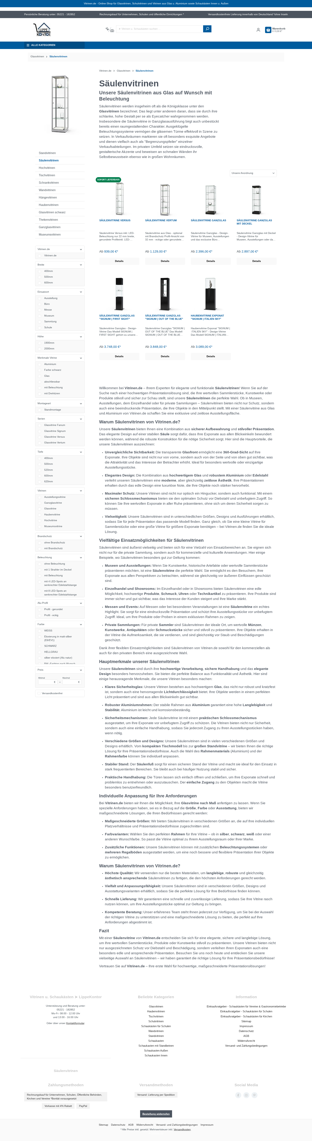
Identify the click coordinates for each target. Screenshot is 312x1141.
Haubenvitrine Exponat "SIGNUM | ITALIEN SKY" (207, 317)
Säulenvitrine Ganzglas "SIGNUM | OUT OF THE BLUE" (164, 317)
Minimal (46, 680)
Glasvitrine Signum (55, 431)
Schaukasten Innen (156, 1055)
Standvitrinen (47, 153)
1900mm (49, 342)
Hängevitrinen (48, 197)
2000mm (49, 348)
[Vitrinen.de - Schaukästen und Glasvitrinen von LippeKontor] (42, 30)
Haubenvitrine (52, 514)
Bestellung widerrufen (156, 1113)
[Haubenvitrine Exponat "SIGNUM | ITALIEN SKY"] (211, 294)
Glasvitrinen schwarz (52, 212)
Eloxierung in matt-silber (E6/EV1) (58, 638)
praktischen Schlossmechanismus (228, 718)
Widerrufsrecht (246, 1040)
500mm (48, 276)
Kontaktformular (75, 1023)
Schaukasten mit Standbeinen (156, 1045)
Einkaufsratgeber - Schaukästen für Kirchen (246, 1016)
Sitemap (246, 1021)
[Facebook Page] (238, 1095)
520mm (48, 470)
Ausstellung (50, 298)
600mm (48, 282)
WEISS (48, 630)
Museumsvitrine (53, 526)
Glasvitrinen (109, 111)
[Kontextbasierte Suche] (109, 29)
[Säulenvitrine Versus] (119, 199)
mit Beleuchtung (53, 387)
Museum (49, 315)
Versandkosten (182, 1129)
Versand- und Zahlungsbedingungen (246, 1045)
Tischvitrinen (47, 175)
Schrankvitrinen (49, 182)
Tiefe (40, 451)
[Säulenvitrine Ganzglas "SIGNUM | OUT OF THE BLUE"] (165, 294)
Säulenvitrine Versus (114, 220)
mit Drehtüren (52, 393)
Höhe (41, 336)
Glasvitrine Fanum (54, 425)
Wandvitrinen (47, 190)
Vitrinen (42, 490)
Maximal (71, 680)
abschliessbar (52, 381)
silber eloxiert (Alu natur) (58, 657)
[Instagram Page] (246, 1095)
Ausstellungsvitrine (55, 497)
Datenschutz (246, 1031)
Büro (47, 304)
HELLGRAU (51, 652)
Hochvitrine (50, 520)
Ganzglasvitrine (53, 502)
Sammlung (50, 321)
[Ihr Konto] (258, 30)
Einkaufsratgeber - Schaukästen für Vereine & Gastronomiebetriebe (246, 1006)
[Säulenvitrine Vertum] (165, 199)
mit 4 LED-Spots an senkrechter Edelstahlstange (60, 583)
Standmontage (52, 409)
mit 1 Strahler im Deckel (58, 569)
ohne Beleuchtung (54, 563)
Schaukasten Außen (156, 1050)
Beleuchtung (45, 557)
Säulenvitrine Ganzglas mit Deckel (254, 222)
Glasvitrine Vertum (54, 442)
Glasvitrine (50, 508)
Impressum (246, 1026)
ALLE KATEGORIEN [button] (43, 45)
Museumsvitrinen (50, 234)
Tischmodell (172, 746)
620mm (48, 481)
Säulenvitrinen (49, 160)
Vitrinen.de (44, 249)
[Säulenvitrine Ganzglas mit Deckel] (257, 199)
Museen (111, 565)
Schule (48, 327)
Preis (40, 669)
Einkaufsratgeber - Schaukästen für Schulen (246, 1011)
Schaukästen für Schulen (156, 1026)
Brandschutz (45, 536)
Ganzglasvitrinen (49, 227)
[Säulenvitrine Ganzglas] (211, 199)
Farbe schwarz (52, 370)
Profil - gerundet (53, 609)
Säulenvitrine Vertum (161, 220)
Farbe (41, 624)
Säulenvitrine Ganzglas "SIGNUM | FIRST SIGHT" (117, 317)
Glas (46, 376)
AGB (246, 1035)
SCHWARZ (50, 646)
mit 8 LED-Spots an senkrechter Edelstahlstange (60, 592)
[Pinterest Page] (254, 1095)
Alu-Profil (43, 603)
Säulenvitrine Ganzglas (208, 220)
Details (119, 261)
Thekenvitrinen (48, 219)
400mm (48, 271)
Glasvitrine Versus (54, 436)
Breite (41, 264)
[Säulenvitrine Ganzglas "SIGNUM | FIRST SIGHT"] (119, 294)
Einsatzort (43, 291)
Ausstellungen (138, 565)
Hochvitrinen (47, 167)
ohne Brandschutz (54, 542)
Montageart (44, 403)
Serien (41, 418)
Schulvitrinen (156, 1021)
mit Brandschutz (53, 548)
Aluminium (50, 364)
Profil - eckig (51, 615)
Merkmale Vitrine (47, 357)
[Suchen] (207, 28)
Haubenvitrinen (48, 204)
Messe (48, 309)
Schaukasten (156, 1040)
